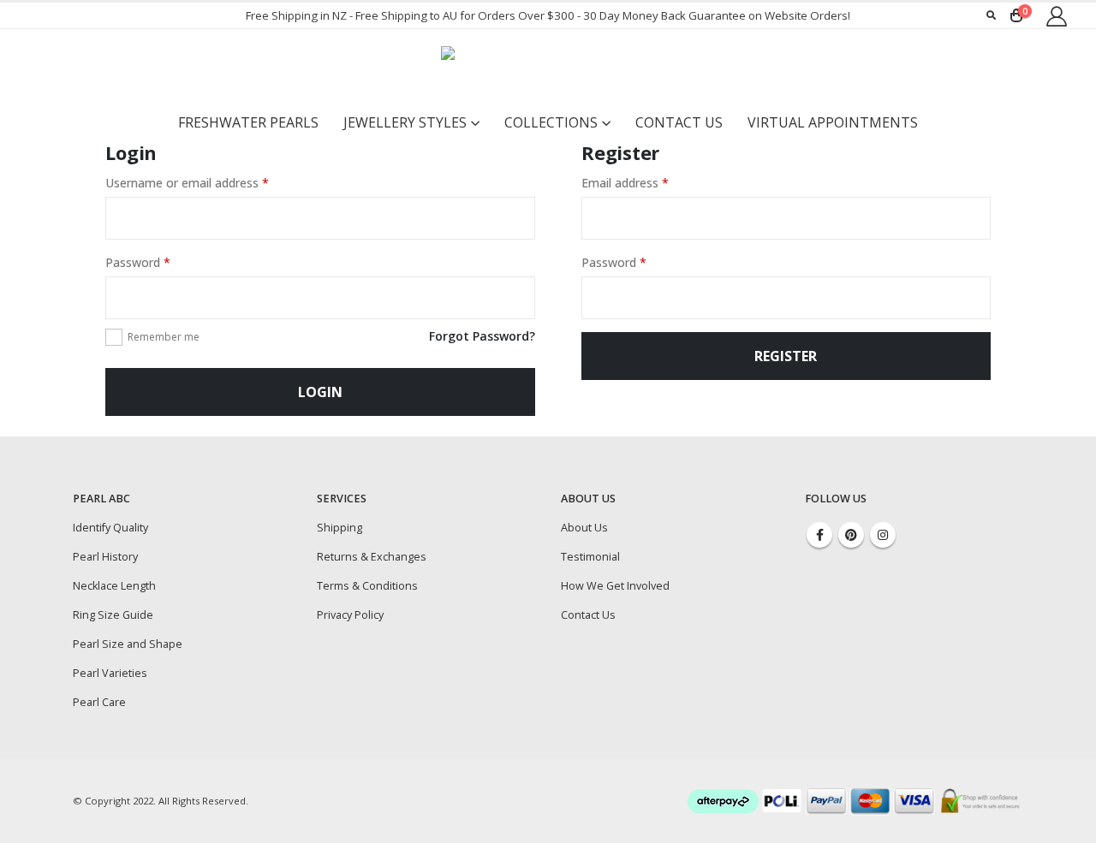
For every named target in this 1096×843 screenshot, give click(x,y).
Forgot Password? (482, 336)
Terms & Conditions (367, 586)
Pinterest (851, 535)
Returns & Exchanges (371, 556)
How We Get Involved (615, 586)
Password (137, 262)
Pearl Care (99, 702)
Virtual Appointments (833, 122)
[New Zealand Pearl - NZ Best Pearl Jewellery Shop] (548, 67)
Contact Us (679, 122)
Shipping (339, 527)
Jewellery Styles (405, 122)
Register (785, 356)
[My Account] (1056, 16)
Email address (625, 183)
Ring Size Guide (113, 615)
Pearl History (105, 556)
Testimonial (590, 556)
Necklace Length (114, 586)
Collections (551, 122)
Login (320, 392)
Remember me (164, 336)
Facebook (819, 535)
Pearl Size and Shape (127, 644)
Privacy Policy (350, 615)
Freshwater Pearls (248, 122)
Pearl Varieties (110, 673)
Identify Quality (110, 527)
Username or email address (187, 183)
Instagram (883, 535)
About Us (584, 527)
